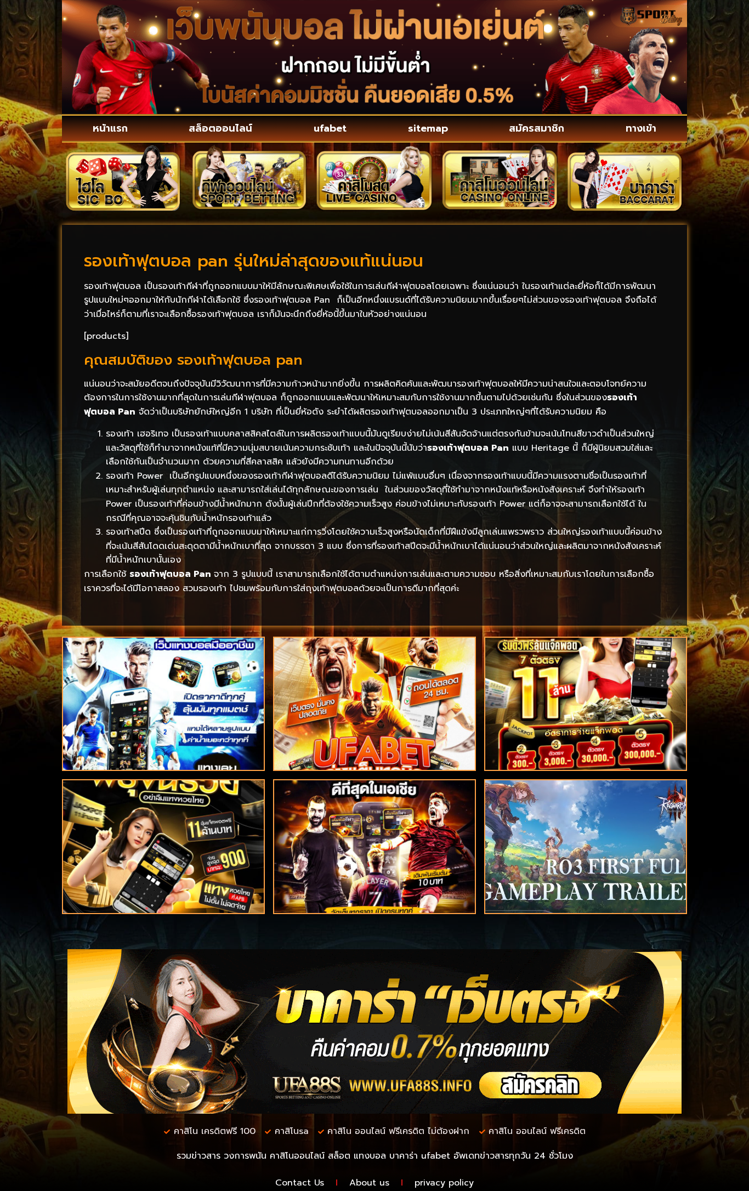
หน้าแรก (110, 128)
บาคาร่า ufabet (419, 1155)
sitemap (428, 128)
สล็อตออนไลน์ (220, 128)
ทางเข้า (641, 128)
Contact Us (299, 1182)
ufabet (330, 128)
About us (369, 1182)
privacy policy (444, 1182)
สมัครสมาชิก (536, 128)
